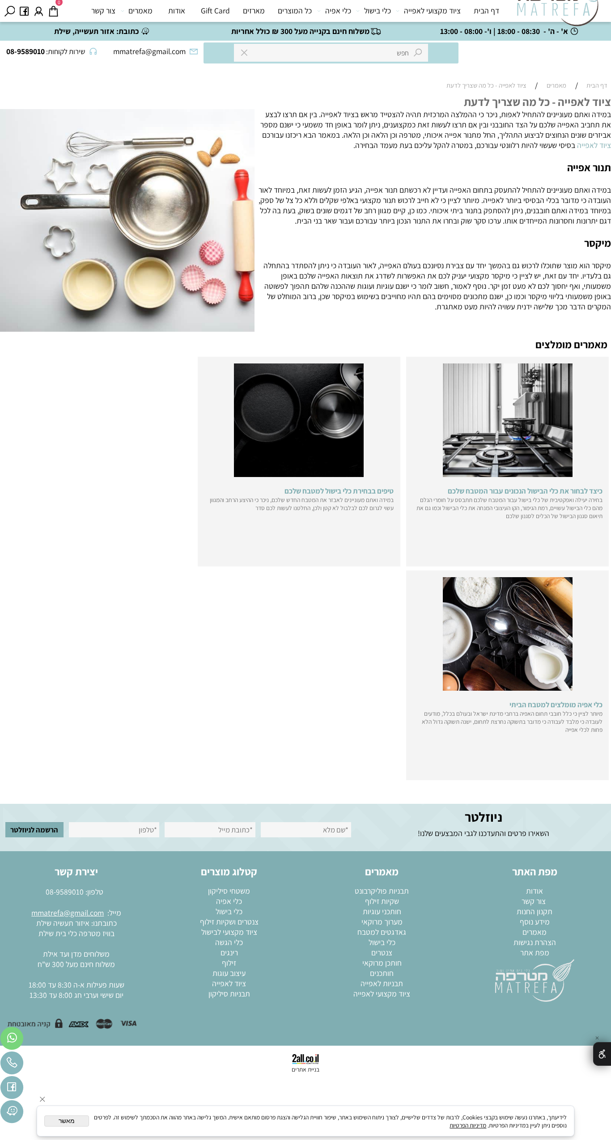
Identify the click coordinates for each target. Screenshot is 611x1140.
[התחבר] (39, 11)
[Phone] (12, 1065)
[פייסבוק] (24, 11)
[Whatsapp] (12, 1040)
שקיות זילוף (382, 901)
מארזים (254, 10)
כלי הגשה (229, 942)
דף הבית (486, 10)
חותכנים (382, 973)
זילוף (229, 963)
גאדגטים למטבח (381, 932)
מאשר (67, 1121)
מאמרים (140, 10)
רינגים (229, 952)
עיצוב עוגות (229, 973)
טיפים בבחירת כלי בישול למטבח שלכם (339, 491)
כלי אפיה (338, 10)
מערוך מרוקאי (382, 921)
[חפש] (9, 11)
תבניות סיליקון (229, 993)
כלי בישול (377, 10)
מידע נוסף (535, 921)
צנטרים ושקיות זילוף (229, 921)
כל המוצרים (295, 10)
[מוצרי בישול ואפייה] (559, 13)
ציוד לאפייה (594, 145)
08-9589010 (65, 892)
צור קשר (103, 10)
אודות (176, 10)
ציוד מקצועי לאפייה (432, 10)
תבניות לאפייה (382, 983)
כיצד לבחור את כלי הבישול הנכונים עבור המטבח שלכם (525, 491)
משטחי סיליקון (229, 891)
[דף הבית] (534, 980)
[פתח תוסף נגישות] (602, 1054)
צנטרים (381, 952)
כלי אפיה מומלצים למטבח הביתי (556, 704)
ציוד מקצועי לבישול (229, 932)
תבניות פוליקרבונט (382, 891)
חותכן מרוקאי (382, 963)
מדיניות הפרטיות (468, 1125)
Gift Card (215, 10)
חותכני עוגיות (382, 911)
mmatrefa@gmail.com (67, 913)
